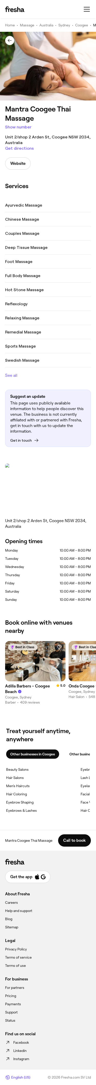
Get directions (19, 148)
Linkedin (20, 1051)
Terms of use (15, 966)
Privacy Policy (16, 949)
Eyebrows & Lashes (21, 810)
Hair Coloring (16, 794)
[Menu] (87, 9)
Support (11, 1012)
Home (10, 25)
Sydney (64, 25)
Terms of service (18, 957)
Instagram (21, 1059)
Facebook (21, 1042)
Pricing (10, 996)
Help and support (18, 911)
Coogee (81, 25)
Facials (86, 794)
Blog (8, 919)
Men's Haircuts (18, 786)
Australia (46, 25)
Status (10, 1020)
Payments (13, 1004)
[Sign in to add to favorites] (59, 647)
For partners (14, 988)
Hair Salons (15, 778)
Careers (11, 902)
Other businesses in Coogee (32, 754)
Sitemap (11, 927)
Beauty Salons (17, 769)
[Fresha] (14, 9)
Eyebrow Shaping (20, 802)
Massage (27, 25)
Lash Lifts (88, 778)
